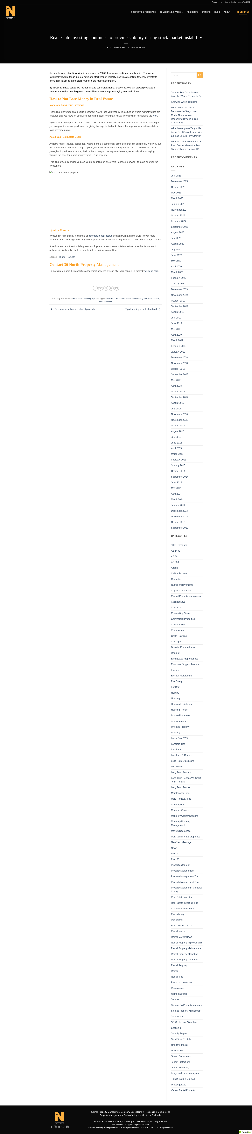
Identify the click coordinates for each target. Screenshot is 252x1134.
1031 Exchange (179, 545)
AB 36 (174, 556)
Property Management (182, 870)
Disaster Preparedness (183, 647)
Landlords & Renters (181, 755)
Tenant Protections (180, 1062)
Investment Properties (115, 298)
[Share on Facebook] (95, 288)
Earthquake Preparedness (184, 658)
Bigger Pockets (67, 257)
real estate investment (182, 908)
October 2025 (178, 187)
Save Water (177, 1016)
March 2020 (177, 272)
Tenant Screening (180, 1067)
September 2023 (179, 226)
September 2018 (179, 374)
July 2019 (176, 317)
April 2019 (176, 334)
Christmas (176, 607)
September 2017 (179, 397)
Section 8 (176, 1028)
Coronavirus (177, 630)
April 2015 (176, 448)
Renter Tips (177, 976)
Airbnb (174, 567)
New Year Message (181, 842)
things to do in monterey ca (185, 1073)
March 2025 (177, 198)
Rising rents (177, 988)
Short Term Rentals (181, 1039)
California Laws (179, 573)
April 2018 (176, 385)
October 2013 (178, 522)
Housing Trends (179, 709)
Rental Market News (181, 937)
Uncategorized (178, 1084)
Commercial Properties (183, 619)
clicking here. (152, 271)
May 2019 (176, 329)
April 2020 (176, 266)
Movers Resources (180, 831)
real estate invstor (151, 298)
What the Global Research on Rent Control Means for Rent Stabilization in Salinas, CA (186, 145)
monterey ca (177, 804)
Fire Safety (176, 681)
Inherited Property (180, 726)
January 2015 (178, 465)
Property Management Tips (185, 882)
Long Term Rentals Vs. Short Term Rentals (186, 780)
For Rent (175, 687)
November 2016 (179, 414)
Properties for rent (180, 865)
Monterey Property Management (180, 823)
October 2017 (178, 391)
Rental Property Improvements (186, 942)
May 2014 (176, 488)
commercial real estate (100, 235)
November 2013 (179, 516)
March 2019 (177, 340)
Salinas (175, 999)
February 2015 (178, 459)
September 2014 (179, 476)
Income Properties (180, 715)
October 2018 (178, 368)
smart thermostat (179, 1044)
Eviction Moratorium (181, 675)
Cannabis (176, 579)
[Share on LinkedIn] (116, 288)
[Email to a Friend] (105, 288)
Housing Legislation (181, 704)
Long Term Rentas (180, 787)
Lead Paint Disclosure (182, 761)
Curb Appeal (177, 641)
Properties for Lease (143, 12)
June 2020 (176, 255)
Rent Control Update (181, 925)
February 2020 (178, 278)
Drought (175, 653)
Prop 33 (175, 859)
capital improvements (182, 584)
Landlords (176, 749)
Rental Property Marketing (184, 954)
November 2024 (179, 209)
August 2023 (177, 232)
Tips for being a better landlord (141, 309)
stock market (177, 1050)
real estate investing (134, 298)
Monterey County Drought (184, 815)
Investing (175, 732)
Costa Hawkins (179, 636)
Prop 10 (175, 853)
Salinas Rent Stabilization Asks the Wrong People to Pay (187, 94)
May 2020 (176, 261)
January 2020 (178, 283)
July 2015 (176, 437)
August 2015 (177, 431)
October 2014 (178, 471)
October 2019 (178, 300)
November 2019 (179, 295)
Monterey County (180, 810)
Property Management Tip (184, 876)
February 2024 (178, 221)
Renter (174, 971)
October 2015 (178, 425)
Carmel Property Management (186, 596)
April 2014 (176, 493)
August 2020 (177, 243)
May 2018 (176, 380)
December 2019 (179, 289)
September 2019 (179, 306)
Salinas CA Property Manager (186, 1005)
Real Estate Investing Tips (84, 298)
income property (179, 721)
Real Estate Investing (182, 897)
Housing (175, 698)
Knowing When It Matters (184, 101)
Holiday (175, 692)
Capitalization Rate (181, 590)
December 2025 (179, 181)
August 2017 (177, 403)
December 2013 (179, 510)
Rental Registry (179, 965)
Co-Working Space (181, 613)
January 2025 (178, 204)
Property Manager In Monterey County (186, 889)
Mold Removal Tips (181, 798)
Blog (217, 12)
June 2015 (176, 442)
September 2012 (179, 527)
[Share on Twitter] (100, 288)
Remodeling (177, 914)
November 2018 (179, 363)
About (227, 12)
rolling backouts (179, 993)
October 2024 (178, 215)
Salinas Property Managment (186, 1010)
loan (155, 115)
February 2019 (178, 346)
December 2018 (179, 357)
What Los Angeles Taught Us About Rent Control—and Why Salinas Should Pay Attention (186, 132)
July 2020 (176, 249)
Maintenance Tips (180, 793)
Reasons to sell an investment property (74, 309)
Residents (192, 12)
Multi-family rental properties (185, 836)
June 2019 (176, 323)
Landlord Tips (178, 744)
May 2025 (176, 192)
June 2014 (176, 482)
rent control (177, 920)
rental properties (105, 301)
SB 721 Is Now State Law (184, 1022)
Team (142, 47)
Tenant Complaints (180, 1056)
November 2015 (179, 420)
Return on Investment (182, 982)
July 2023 (176, 238)
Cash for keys (178, 601)
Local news (177, 766)
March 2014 (177, 499)
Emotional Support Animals (185, 664)
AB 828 (175, 562)
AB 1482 (175, 550)
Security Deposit (179, 1033)
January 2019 (178, 351)
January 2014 (178, 505)
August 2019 (177, 312)
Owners (206, 12)
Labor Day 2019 (179, 738)
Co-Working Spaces (170, 12)
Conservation (178, 624)
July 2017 (176, 408)
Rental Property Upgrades (184, 959)
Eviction (175, 670)
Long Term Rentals (181, 772)
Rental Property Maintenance (186, 948)
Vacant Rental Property (183, 1090)
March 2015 (177, 454)
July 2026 (176, 175)
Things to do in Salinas (183, 1079)
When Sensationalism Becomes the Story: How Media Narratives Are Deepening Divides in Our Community (184, 115)
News (174, 848)
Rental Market (178, 931)
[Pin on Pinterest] (111, 288)
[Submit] (200, 75)
